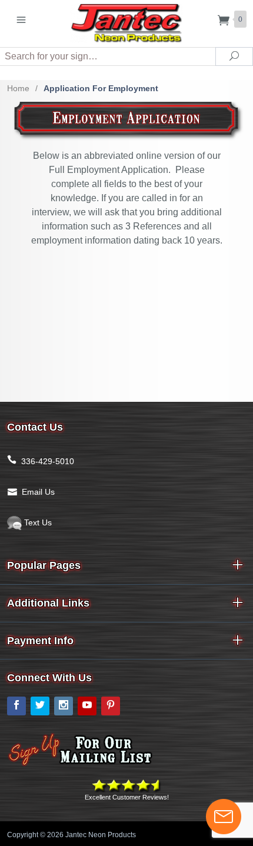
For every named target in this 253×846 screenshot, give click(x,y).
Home (18, 88)
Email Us (38, 492)
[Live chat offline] (223, 816)
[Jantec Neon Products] (126, 21)
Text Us (37, 522)
